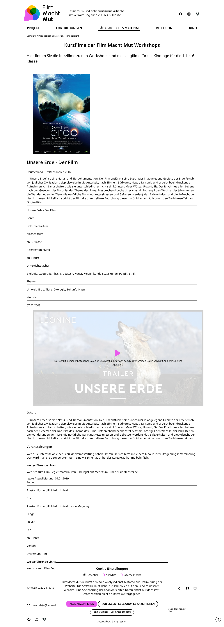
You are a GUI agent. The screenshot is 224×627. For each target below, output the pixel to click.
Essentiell (92, 575)
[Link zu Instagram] (189, 14)
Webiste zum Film (38, 472)
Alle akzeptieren (81, 604)
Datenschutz (104, 621)
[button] (187, 588)
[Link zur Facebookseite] (180, 14)
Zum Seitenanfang (218, 619)
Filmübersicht (72, 35)
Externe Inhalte (132, 575)
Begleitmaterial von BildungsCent (72, 472)
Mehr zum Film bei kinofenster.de (116, 472)
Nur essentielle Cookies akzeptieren (128, 604)
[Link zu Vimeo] (197, 14)
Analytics (111, 575)
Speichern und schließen (112, 612)
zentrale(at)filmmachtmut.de (49, 605)
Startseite (31, 35)
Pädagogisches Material (50, 35)
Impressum (120, 621)
